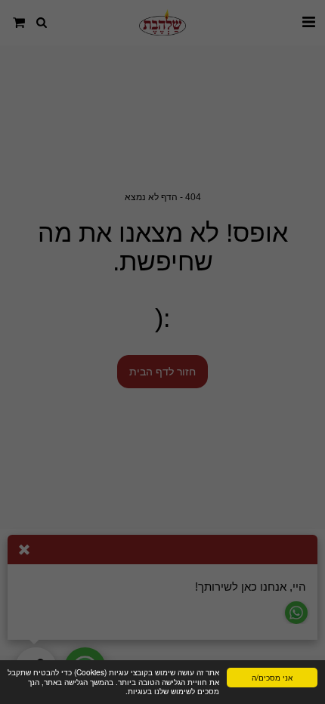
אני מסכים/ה (272, 677)
